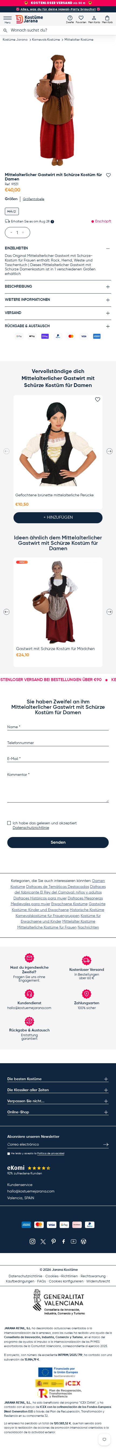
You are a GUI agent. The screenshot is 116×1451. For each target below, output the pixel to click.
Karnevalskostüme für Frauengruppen (48, 916)
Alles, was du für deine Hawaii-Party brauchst (58, 9)
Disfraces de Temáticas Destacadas (57, 887)
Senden (58, 842)
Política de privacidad (50, 1153)
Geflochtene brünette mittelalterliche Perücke (54, 495)
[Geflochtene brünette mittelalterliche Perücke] (58, 443)
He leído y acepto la (37, 1153)
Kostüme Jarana (15, 39)
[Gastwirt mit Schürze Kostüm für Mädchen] (58, 602)
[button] (107, 19)
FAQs (41, 1281)
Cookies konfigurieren (66, 1281)
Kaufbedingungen (20, 1281)
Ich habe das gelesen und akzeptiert (45, 825)
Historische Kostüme (87, 910)
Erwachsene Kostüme (69, 904)
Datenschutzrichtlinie (31, 828)
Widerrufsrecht (98, 1281)
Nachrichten (88, 927)
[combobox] (58, 30)
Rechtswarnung (93, 1276)
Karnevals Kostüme (46, 39)
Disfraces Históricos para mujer (40, 898)
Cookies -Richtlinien (61, 1276)
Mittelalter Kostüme (78, 39)
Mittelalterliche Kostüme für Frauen (47, 927)
